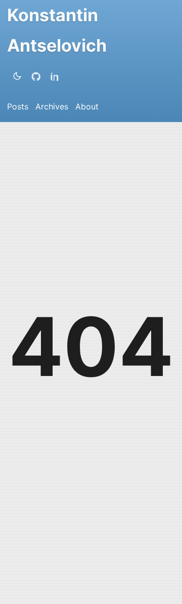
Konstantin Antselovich (57, 30)
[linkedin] (57, 76)
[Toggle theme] (17, 76)
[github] (37, 76)
